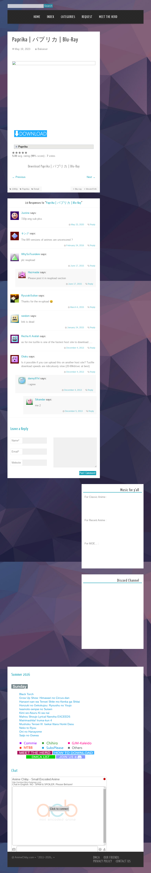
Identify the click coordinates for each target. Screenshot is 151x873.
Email (15, 451)
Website (16, 462)
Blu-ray (78, 189)
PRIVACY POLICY (102, 861)
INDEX (50, 17)
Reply (92, 224)
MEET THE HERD (108, 17)
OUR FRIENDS (111, 857)
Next (91, 177)
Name (15, 440)
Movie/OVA (91, 189)
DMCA (96, 857)
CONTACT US (123, 861)
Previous (19, 177)
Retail (36, 189)
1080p (15, 189)
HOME (37, 17)
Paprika (25, 189)
